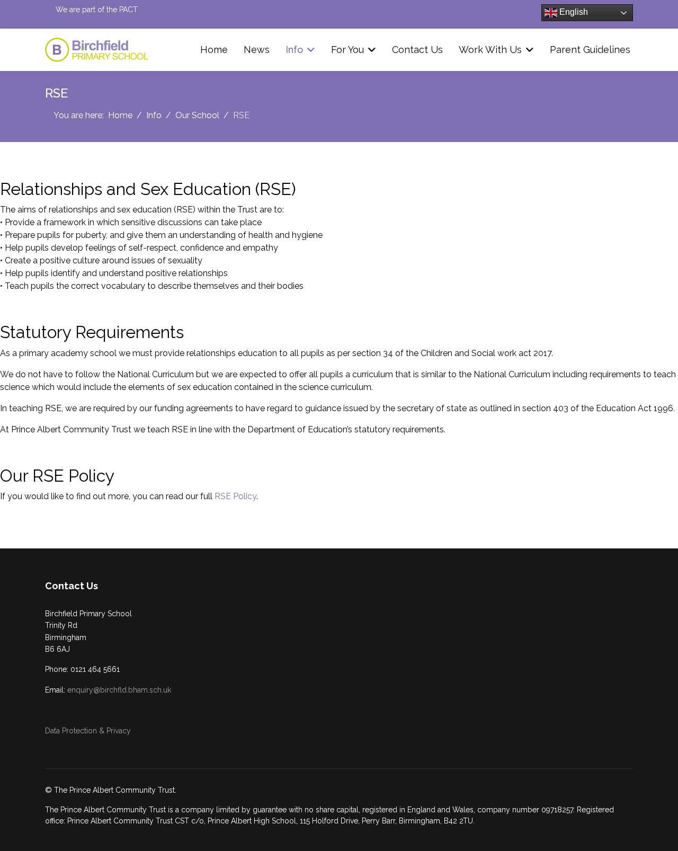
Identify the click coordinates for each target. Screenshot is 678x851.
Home (214, 49)
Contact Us (417, 49)
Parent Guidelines (590, 49)
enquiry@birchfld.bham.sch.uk (119, 690)
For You (347, 49)
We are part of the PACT (97, 9)
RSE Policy (235, 496)
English (572, 11)
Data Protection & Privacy (88, 730)
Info (294, 49)
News (257, 49)
